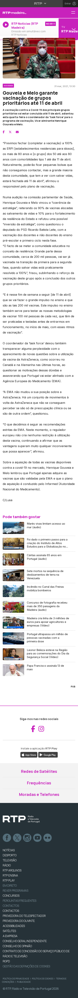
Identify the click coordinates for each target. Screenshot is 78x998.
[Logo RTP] (21, 819)
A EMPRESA (10, 936)
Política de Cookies (42, 978)
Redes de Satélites (39, 771)
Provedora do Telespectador (24, 916)
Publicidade (24, 981)
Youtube (37, 838)
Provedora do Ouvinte (19, 921)
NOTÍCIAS (9, 850)
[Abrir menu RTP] (39, 3)
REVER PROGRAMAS (15, 891)
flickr (47, 838)
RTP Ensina (10, 875)
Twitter (17, 838)
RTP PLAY (9, 880)
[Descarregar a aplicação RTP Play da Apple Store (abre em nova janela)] (29, 755)
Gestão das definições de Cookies (26, 966)
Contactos (11, 906)
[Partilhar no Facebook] (4, 132)
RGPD (6, 961)
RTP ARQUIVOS (12, 870)
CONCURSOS (11, 896)
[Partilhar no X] (10, 132)
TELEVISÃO (10, 860)
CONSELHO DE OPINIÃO (17, 946)
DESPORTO (10, 855)
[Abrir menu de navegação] (74, 13)
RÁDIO (7, 865)
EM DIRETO (10, 885)
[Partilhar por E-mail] (17, 132)
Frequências (39, 783)
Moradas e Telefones (39, 794)
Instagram (27, 838)
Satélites (9, 931)
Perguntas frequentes (19, 901)
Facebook (7, 838)
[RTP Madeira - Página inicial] (26, 12)
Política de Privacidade (16, 978)
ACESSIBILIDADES (14, 926)
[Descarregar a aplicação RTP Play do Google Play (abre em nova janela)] (48, 755)
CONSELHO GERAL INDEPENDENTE (25, 941)
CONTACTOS (11, 911)
